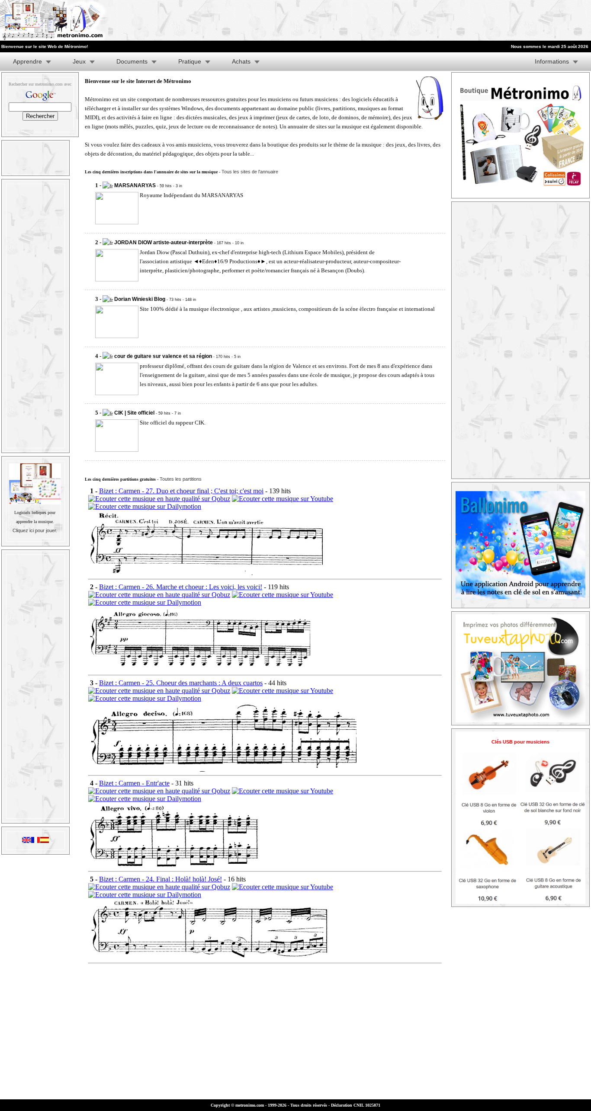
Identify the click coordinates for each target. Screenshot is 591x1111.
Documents (132, 61)
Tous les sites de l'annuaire (250, 171)
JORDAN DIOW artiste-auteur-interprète (163, 242)
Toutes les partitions (181, 479)
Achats (241, 61)
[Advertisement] (484, 20)
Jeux (79, 61)
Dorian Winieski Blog (139, 299)
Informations (552, 61)
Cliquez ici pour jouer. (35, 530)
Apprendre (27, 61)
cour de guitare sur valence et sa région (163, 356)
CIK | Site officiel (134, 413)
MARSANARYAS (135, 185)
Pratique (189, 61)
